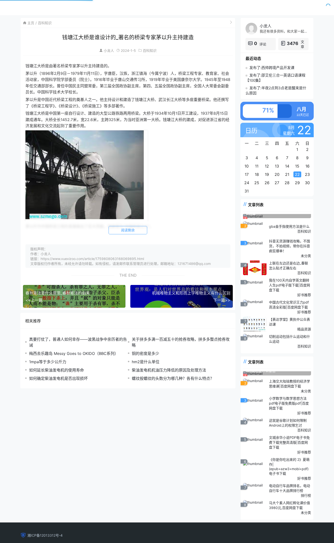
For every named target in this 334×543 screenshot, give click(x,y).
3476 (292, 43)
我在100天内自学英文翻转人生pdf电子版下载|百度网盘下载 (289, 285)
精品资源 (304, 329)
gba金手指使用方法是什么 (289, 226)
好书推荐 (304, 295)
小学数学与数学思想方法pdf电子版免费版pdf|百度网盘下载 (289, 403)
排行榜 (306, 495)
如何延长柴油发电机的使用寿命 (56, 370)
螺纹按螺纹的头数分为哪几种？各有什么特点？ (173, 378)
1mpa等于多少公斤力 (47, 361)
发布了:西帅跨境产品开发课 (271, 67)
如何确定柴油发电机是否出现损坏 (58, 378)
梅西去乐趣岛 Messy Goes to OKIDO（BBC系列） (73, 353)
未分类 (306, 256)
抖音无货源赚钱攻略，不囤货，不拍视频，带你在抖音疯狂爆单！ (289, 246)
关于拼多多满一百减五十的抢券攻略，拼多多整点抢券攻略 (181, 342)
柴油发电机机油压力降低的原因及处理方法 (169, 370)
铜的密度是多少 (145, 353)
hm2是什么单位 (145, 361)
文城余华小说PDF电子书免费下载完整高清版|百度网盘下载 (289, 442)
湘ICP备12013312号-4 (45, 535)
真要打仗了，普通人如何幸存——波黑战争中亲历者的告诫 (78, 342)
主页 (30, 23)
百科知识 (45, 23)
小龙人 (109, 50)
